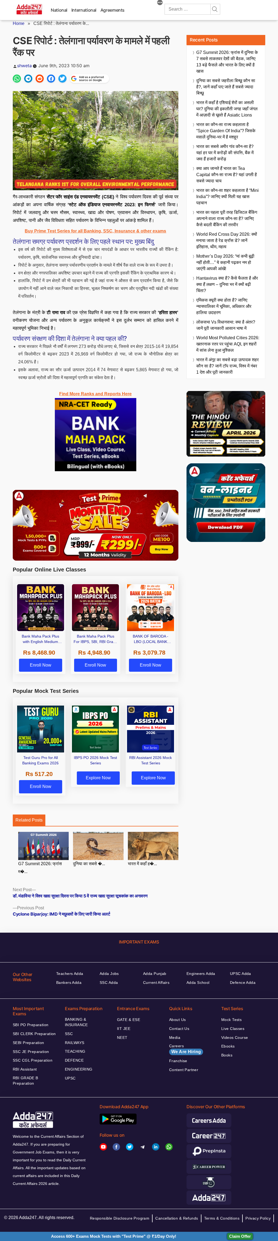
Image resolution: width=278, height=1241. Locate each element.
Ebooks (228, 1046)
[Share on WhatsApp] (17, 79)
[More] (160, 3)
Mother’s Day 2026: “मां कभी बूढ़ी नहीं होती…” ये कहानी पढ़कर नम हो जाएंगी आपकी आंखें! (225, 262)
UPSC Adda (240, 973)
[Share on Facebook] (51, 79)
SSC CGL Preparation (32, 1060)
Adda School (198, 982)
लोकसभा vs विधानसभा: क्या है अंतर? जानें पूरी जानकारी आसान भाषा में (225, 325)
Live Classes (232, 1028)
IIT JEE (123, 1028)
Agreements (112, 10)
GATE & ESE (128, 1019)
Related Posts (29, 820)
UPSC (70, 1078)
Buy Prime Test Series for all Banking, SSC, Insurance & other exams (95, 231)
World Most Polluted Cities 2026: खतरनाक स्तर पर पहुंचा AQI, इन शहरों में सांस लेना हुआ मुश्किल (227, 344)
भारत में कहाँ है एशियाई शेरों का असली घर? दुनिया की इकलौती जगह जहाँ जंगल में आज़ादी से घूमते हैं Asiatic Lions (227, 108)
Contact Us (179, 1028)
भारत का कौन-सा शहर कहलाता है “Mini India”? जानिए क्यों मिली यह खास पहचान (227, 196)
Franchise (178, 1061)
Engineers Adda (201, 973)
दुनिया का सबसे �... (89, 863)
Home (18, 23)
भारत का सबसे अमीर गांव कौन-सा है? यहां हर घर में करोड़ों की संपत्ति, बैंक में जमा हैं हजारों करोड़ (225, 152)
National (59, 10)
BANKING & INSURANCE (76, 1022)
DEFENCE (74, 1060)
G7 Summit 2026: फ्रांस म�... (40, 867)
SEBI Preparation (28, 1042)
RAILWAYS (74, 1042)
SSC (69, 1034)
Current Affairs (156, 982)
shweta (24, 65)
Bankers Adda (68, 982)
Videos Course (234, 1037)
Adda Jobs (109, 973)
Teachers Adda (69, 973)
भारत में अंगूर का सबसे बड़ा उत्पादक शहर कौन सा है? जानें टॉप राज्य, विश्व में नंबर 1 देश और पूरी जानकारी (227, 365)
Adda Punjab (154, 973)
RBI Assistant (25, 1069)
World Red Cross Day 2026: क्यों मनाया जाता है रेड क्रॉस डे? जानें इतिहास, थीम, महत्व (226, 240)
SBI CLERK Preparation (34, 1034)
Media (174, 1037)
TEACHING (75, 1051)
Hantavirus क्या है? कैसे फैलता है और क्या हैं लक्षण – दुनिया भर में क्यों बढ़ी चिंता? (227, 284)
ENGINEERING (79, 1069)
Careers (185, 1049)
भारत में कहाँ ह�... (142, 863)
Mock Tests (231, 1019)
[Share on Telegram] (28, 79)
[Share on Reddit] (40, 79)
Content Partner (183, 1070)
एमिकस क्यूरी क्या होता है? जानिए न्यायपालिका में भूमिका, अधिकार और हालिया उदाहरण (223, 306)
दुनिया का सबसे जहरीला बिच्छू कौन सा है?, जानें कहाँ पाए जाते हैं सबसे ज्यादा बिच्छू (225, 86)
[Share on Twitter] (62, 79)
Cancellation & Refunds (176, 1218)
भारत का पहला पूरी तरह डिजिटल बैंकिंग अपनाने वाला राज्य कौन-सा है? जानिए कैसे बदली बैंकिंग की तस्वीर (226, 218)
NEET (122, 1037)
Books (226, 1055)
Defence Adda (242, 982)
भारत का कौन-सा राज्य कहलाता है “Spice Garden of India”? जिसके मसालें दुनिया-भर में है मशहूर (225, 130)
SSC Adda (109, 982)
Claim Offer (240, 1236)
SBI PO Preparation (31, 1025)
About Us (177, 1019)
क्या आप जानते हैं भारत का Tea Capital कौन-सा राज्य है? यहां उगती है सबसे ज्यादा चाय (226, 174)
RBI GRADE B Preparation (25, 1080)
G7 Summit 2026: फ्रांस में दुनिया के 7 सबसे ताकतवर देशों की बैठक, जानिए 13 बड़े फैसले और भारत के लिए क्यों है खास (227, 61)
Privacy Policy (258, 1218)
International (83, 10)
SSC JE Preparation (31, 1051)
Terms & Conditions (222, 1218)
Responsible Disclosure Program (120, 1218)
